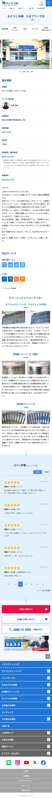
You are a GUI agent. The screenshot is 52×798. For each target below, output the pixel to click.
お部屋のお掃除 (8, 705)
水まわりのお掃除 (9, 684)
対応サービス (15, 28)
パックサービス (8, 677)
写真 (24, 29)
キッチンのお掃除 (9, 698)
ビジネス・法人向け (10, 753)
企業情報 (26, 776)
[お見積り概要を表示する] (41, 3)
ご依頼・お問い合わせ (46, 28)
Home (26, 771)
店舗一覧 (6, 725)
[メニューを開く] (49, 3)
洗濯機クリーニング (10, 691)
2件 (32, 19)
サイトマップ (26, 785)
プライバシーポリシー (26, 781)
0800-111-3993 (8, 156)
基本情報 (5, 29)
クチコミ (35, 29)
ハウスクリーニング (10, 664)
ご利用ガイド (7, 732)
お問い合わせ (26, 790)
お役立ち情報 (7, 739)
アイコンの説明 (10, 288)
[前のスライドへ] (1, 55)
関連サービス (7, 746)
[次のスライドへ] (50, 55)
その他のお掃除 (8, 719)
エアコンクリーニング (11, 671)
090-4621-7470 (8, 179)
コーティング (7, 712)
